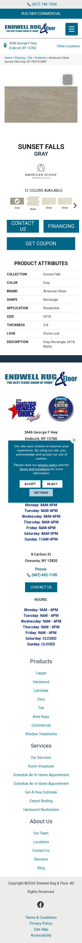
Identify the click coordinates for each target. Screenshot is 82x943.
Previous (6, 203)
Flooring (20, 57)
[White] (33, 201)
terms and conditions (35, 469)
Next (75, 203)
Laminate (41, 690)
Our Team (41, 833)
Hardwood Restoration (41, 809)
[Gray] (17, 201)
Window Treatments (41, 734)
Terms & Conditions (41, 917)
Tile (30, 57)
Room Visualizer (41, 766)
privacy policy (47, 465)
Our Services (41, 757)
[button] (41, 14)
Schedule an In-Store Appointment (41, 783)
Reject (52, 484)
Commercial (41, 725)
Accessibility (41, 935)
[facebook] (40, 904)
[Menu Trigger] (71, 29)
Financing (61, 226)
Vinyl (41, 699)
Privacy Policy (41, 923)
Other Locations (68, 46)
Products (40, 57)
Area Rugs (41, 716)
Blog (41, 868)
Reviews (41, 859)
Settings (41, 492)
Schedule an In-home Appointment (41, 775)
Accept (30, 484)
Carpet (41, 673)
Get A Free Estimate (41, 792)
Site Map (41, 929)
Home (8, 57)
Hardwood (41, 682)
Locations (41, 842)
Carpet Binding (41, 801)
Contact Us (22, 226)
